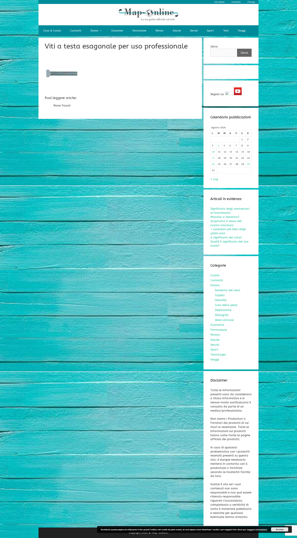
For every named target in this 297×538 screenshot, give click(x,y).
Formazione (139, 30)
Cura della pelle (226, 305)
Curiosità (75, 30)
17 (213, 158)
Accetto (280, 529)
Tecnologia (218, 354)
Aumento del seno (227, 290)
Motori (159, 30)
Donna (94, 30)
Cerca (214, 46)
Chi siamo (219, 2)
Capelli (219, 295)
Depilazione (223, 310)
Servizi (194, 30)
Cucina (214, 275)
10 (213, 151)
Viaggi (241, 30)
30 (248, 164)
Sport (210, 30)
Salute (177, 30)
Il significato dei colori (226, 237)
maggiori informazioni (257, 529)
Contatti (236, 2)
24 (213, 164)
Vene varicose (224, 320)
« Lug (214, 179)
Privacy (251, 2)
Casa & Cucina (52, 30)
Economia (117, 30)
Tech (226, 30)
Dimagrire (221, 315)
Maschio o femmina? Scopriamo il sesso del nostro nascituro (226, 221)
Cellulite (220, 300)
